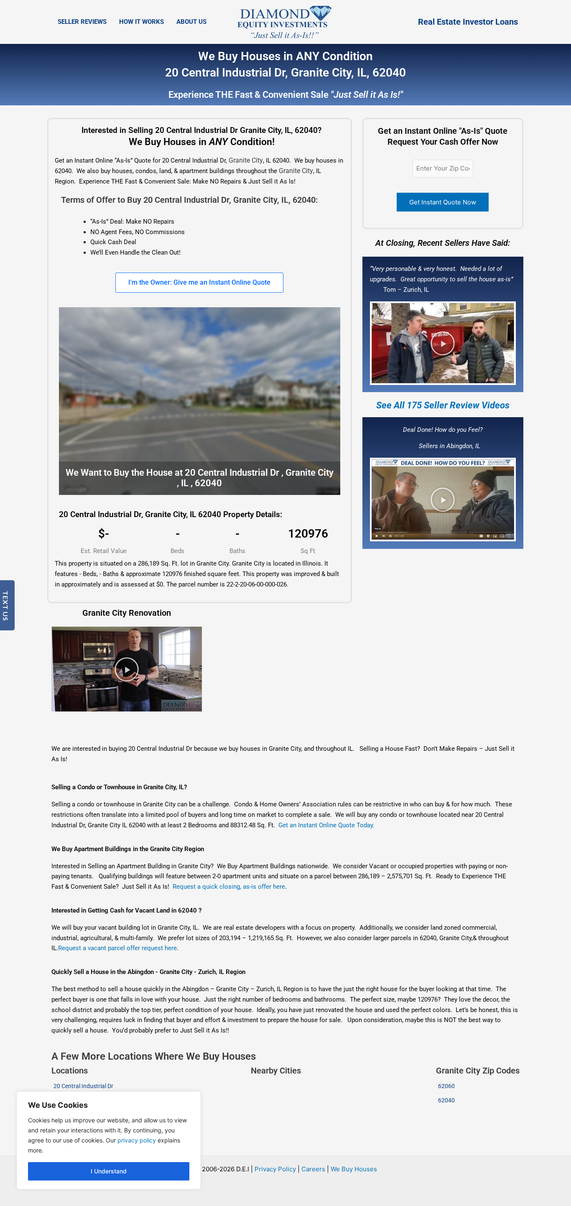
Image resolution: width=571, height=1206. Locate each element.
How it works (141, 21)
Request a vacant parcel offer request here (117, 948)
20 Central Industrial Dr (83, 1086)
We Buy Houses (354, 1169)
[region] (109, 1140)
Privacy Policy (275, 1169)
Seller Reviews (82, 21)
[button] (442, 343)
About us (191, 21)
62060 (446, 1086)
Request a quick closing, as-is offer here (229, 886)
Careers (313, 1169)
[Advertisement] (269, 728)
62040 (446, 1100)
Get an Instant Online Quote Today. (326, 825)
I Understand (109, 1171)
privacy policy (136, 1140)
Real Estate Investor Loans (468, 22)
